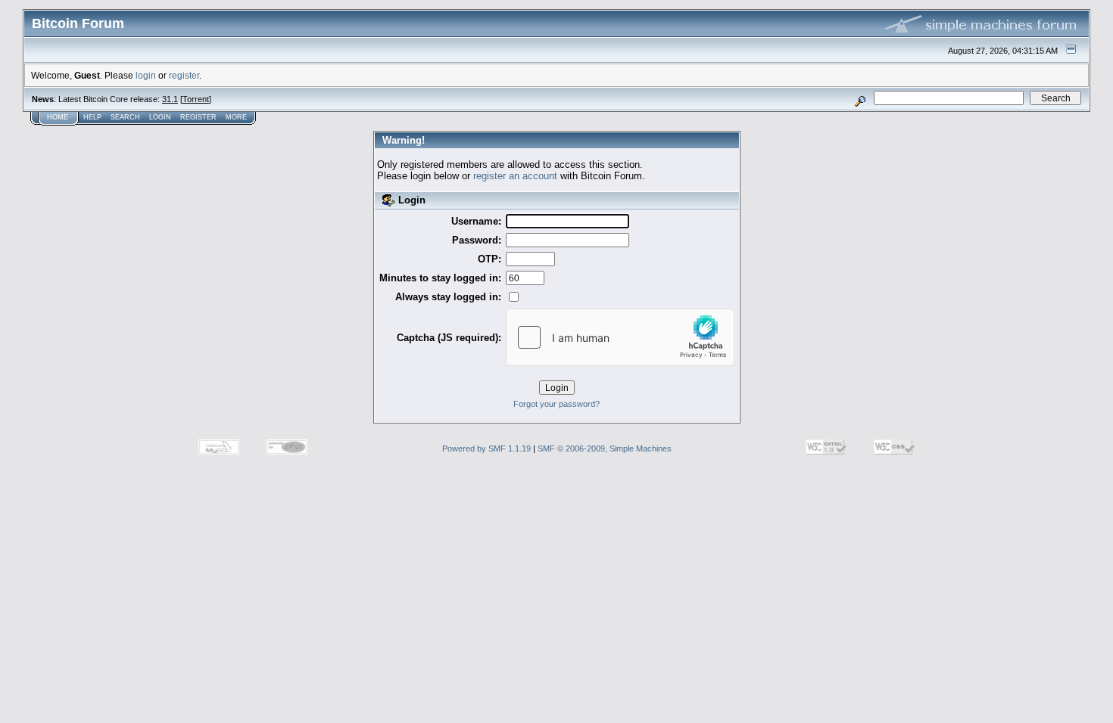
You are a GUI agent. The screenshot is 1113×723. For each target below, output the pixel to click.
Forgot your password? (556, 403)
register (184, 75)
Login (160, 117)
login (146, 75)
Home (57, 117)
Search (125, 117)
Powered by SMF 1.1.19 (486, 448)
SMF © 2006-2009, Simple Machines (605, 448)
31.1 (170, 99)
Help (92, 117)
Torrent (195, 99)
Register (198, 117)
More (236, 117)
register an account (515, 176)
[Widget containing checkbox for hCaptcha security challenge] (620, 337)
